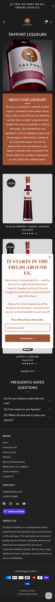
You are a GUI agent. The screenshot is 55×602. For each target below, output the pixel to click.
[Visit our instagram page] (10, 503)
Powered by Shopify (27, 591)
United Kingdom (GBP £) (26, 571)
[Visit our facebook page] (4, 503)
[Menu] (4, 22)
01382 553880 (10, 496)
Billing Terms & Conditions (15, 466)
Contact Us (8, 476)
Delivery (7, 457)
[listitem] (27, 6)
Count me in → (27, 338)
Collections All (10, 447)
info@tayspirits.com (12, 491)
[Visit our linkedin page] (17, 503)
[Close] (49, 257)
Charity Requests (11, 471)
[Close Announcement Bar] (53, 6)
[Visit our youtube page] (24, 503)
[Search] (50, 21)
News (5, 442)
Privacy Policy (9, 452)
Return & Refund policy (14, 461)
